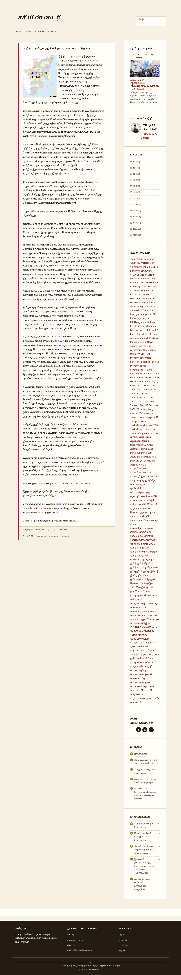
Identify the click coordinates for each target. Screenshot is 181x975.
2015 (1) (136, 180)
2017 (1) (136, 168)
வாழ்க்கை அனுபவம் (142, 686)
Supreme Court (148, 385)
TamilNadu (136, 397)
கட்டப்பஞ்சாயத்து (140, 492)
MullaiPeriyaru (151, 338)
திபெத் (154, 571)
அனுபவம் (145, 437)
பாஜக (142, 619)
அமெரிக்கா (137, 429)
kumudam (152, 326)
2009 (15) (136, 204)
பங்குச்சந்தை (138, 603)
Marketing (135, 334)
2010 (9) (136, 198)
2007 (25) (136, 217)
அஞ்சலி (148, 413)
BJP (148, 267)
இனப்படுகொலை (140, 461)
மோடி (151, 658)
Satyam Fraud (151, 373)
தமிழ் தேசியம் (145, 563)
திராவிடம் (143, 575)
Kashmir (150, 322)
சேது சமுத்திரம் (139, 544)
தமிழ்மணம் (137, 567)
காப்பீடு (152, 496)
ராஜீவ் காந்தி (144, 666)
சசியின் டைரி (40, 18)
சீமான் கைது (150, 520)
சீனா (133, 524)
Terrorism (147, 397)
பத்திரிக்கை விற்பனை (143, 611)
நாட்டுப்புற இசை (140, 591)
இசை (145, 441)
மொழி (143, 658)
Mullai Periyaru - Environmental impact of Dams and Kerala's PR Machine (145, 793)
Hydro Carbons (138, 302)
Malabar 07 (152, 330)
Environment (153, 282)
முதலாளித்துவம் (149, 654)
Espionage (135, 286)
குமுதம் (144, 512)
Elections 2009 (137, 282)
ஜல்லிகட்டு (152, 698)
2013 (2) (136, 186)
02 (139, 55)
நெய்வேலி (150, 595)
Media (145, 334)
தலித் (146, 571)
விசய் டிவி (146, 690)
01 (133, 55)
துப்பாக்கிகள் (138, 579)
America (134, 263)
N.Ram (143, 342)
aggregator (150, 259)
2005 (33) (136, 229)
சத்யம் (152, 512)
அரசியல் (39, 31)
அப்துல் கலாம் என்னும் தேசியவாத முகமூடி (146, 781)
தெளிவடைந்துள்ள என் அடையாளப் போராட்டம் (146, 762)
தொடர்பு (71, 945)
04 (152, 55)
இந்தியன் (147, 449)
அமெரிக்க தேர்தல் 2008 (144, 425)
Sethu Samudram (139, 377)
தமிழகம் (135, 555)
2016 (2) (136, 174)
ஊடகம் (155, 476)
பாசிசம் (134, 615)
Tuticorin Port (137, 405)
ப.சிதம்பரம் (136, 599)
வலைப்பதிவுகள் (140, 682)
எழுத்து (142, 480)
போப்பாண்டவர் (139, 639)
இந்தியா (135, 453)
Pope (145, 366)
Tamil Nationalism (139, 393)
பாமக (142, 615)
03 (145, 55)
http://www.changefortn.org (75, 483)
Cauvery (147, 271)
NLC (145, 350)
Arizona (142, 267)
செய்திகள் (136, 540)
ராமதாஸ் (135, 662)
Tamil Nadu (150, 389)
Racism (134, 373)
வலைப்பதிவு (138, 670)
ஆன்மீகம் (136, 441)
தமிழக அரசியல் (139, 547)
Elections (151, 278)
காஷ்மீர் (151, 500)
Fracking (152, 286)
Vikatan (134, 413)
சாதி (132, 516)
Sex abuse (154, 377)
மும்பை (134, 658)
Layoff (141, 330)
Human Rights (149, 298)
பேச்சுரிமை (137, 631)
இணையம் (136, 445)
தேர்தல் (151, 579)
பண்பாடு (152, 603)
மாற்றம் (65, 536)
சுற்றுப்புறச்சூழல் (140, 532)
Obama (152, 350)
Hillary (142, 294)
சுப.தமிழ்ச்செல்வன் (141, 528)
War (141, 413)
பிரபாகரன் (153, 619)
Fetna (145, 286)
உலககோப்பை (139, 468)
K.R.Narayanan (138, 322)
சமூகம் (52, 31)
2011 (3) (136, 192)
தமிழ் (133, 563)
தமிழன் (150, 559)
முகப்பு (18, 31)
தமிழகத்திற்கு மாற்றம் (47, 536)
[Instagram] (144, 729)
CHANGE (30, 536)
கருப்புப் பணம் (138, 496)
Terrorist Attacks (139, 401)
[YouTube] (151, 729)
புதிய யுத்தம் (140, 754)
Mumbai (134, 342)
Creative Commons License (92, 970)
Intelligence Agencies (141, 314)
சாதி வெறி (142, 516)
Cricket (143, 275)
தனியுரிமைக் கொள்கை (79, 950)
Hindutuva (135, 298)
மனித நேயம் (147, 650)
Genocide (135, 290)
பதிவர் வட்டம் (138, 607)
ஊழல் (134, 480)
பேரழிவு (149, 631)
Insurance (148, 310)
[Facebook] (138, 729)
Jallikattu (144, 318)
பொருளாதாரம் (139, 635)
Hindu (149, 294)
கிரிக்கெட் (136, 504)
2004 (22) (136, 235)
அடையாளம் (137, 417)
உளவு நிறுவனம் (140, 476)
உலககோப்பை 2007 (141, 472)
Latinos (134, 330)
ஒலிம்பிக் (135, 488)
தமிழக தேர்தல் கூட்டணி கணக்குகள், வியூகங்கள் (142, 884)
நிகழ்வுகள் (136, 595)
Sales (141, 373)
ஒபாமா (144, 484)
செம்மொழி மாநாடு (141, 536)
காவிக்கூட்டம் (138, 500)
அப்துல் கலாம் (138, 421)
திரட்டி (133, 575)
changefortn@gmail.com (36, 508)
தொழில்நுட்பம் (145, 587)
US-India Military (145, 409)
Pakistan (134, 362)
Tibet (151, 401)
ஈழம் (28, 31)
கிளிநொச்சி (149, 504)
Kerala (133, 326)
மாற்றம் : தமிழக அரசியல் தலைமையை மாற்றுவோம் (58, 48)
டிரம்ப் (152, 544)
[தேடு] (139, 23)
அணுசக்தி (151, 417)
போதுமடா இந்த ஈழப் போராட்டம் (145, 771)
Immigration (142, 306)
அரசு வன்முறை (139, 433)
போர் (146, 642)
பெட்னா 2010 (149, 627)
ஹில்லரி (135, 702)
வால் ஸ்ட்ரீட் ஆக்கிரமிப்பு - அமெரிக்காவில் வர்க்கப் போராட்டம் (144, 84)
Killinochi (142, 326)
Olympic (146, 358)
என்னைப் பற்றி (75, 940)
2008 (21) (136, 210)
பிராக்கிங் (136, 623)
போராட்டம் (136, 642)
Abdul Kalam (136, 259)
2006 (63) (136, 223)
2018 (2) (136, 162)
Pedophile (145, 362)
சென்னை (149, 540)
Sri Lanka (135, 381)
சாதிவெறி (136, 520)
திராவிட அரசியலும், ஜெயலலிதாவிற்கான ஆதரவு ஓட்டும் (144, 850)
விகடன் (134, 690)
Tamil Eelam (136, 389)
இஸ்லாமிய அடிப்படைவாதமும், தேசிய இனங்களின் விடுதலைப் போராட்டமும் (144, 866)
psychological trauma (141, 370)
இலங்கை (150, 457)
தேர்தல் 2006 (137, 583)
